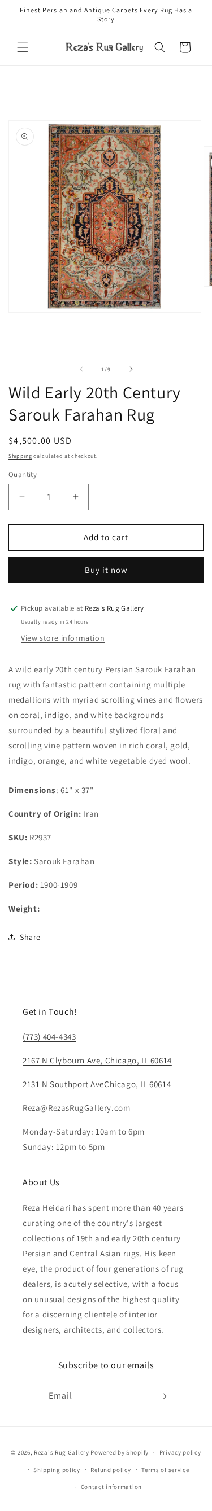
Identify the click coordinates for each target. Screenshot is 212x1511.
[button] (22, 47)
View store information (63, 638)
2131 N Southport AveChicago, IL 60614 (97, 1084)
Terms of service (165, 1470)
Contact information (111, 1487)
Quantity (22, 474)
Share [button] (30, 937)
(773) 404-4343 (49, 1036)
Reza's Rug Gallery (61, 1452)
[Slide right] (131, 369)
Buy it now (106, 569)
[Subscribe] (162, 1396)
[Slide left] (81, 369)
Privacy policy (180, 1452)
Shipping (20, 455)
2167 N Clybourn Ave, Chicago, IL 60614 (97, 1060)
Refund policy (110, 1470)
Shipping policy (56, 1470)
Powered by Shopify (119, 1452)
